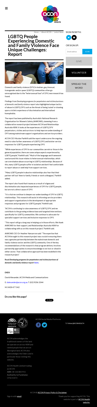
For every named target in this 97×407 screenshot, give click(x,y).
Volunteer (79, 72)
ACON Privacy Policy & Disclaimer (52, 392)
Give (79, 61)
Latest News (59, 32)
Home (36, 32)
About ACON (46, 32)
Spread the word (79, 86)
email (19, 396)
